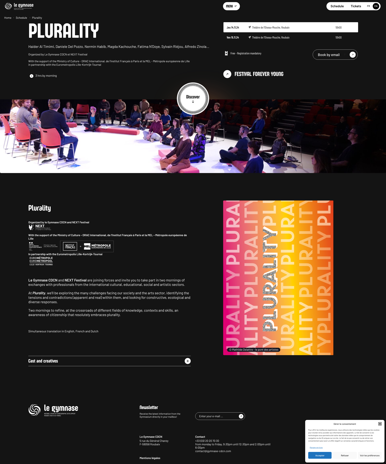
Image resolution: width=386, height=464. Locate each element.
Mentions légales (150, 458)
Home (7, 17)
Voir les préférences (370, 455)
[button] (379, 423)
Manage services (316, 447)
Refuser (345, 455)
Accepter (319, 455)
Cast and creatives (43, 361)
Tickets (356, 6)
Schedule (337, 6)
